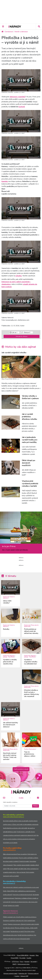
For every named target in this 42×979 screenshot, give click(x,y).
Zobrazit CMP (24, 976)
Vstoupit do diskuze (21, 336)
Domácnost (6, 597)
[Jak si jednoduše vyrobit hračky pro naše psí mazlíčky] (11, 446)
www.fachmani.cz (9, 883)
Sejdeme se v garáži (13, 905)
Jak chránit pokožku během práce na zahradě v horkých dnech (20, 821)
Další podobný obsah (21, 769)
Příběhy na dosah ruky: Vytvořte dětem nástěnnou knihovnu (19, 917)
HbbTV (14, 964)
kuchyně (22, 107)
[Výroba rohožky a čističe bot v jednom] (11, 402)
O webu (21, 797)
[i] (21, 80)
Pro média (22, 958)
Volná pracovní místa (23, 964)
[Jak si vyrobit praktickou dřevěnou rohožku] (11, 423)
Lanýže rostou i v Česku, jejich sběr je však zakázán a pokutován (20, 824)
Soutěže (29, 958)
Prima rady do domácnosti (31, 625)
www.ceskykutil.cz (9, 850)
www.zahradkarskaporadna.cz (13, 817)
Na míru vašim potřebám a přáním (28, 858)
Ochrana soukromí (33, 973)
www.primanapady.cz (10, 913)
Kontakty (32, 955)
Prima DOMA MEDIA (22, 955)
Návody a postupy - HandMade (9, 656)
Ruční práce (32, 749)
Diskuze (26, 332)
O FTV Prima (15, 961)
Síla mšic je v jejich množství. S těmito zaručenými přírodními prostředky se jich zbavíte (20, 838)
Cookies (17, 976)
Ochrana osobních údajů (10, 973)
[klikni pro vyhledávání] (39, 26)
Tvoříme (26, 749)
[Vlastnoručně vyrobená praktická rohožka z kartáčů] (11, 492)
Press (21, 961)
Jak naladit (34, 961)
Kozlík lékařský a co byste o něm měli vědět (15, 828)
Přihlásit (35, 806)
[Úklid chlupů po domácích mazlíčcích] (11, 468)
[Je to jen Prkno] (21, 528)
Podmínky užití (23, 973)
